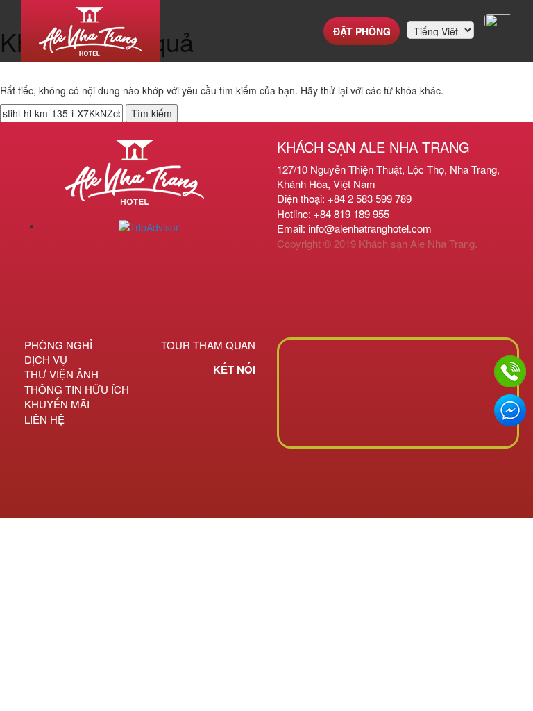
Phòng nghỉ (58, 344)
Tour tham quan (208, 344)
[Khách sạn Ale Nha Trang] (90, 31)
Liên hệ (44, 419)
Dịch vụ (45, 359)
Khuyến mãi (57, 403)
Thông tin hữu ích (76, 389)
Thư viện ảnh (61, 374)
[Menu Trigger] (498, 21)
